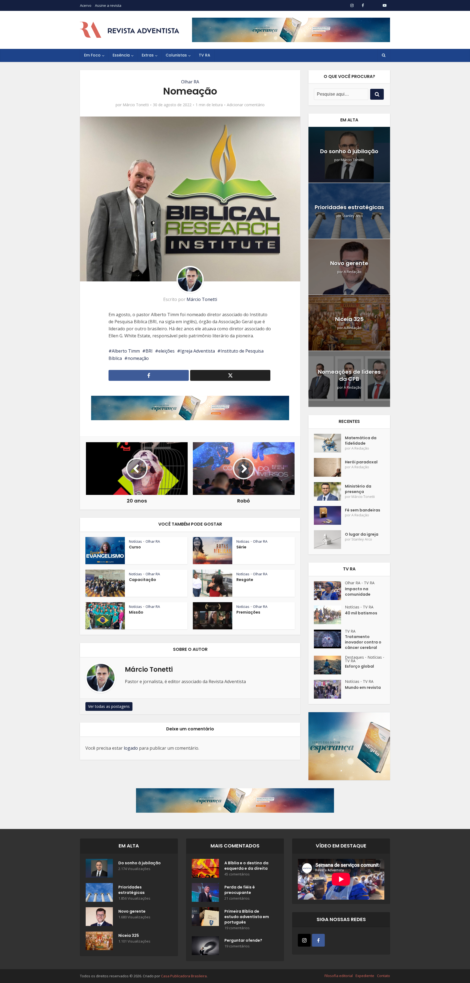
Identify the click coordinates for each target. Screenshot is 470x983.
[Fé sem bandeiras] (329, 515)
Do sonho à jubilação (349, 151)
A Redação (352, 271)
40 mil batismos (361, 613)
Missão (136, 612)
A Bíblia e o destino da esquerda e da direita (246, 865)
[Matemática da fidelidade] (329, 443)
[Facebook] (318, 940)
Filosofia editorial (338, 975)
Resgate (244, 579)
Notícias (135, 541)
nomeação (138, 358)
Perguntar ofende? (243, 940)
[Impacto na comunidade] (329, 590)
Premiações (248, 612)
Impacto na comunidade (357, 591)
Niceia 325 (349, 319)
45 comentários (237, 874)
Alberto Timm (126, 351)
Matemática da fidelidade (360, 440)
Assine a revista (108, 5)
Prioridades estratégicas (349, 207)
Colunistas (176, 55)
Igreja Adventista (197, 351)
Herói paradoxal (361, 462)
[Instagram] (304, 940)
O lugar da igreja (361, 534)
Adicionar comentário (246, 104)
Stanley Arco (352, 215)
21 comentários (237, 898)
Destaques (354, 657)
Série (241, 547)
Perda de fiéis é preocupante (239, 889)
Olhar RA (190, 82)
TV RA (204, 55)
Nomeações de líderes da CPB (349, 375)
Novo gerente (349, 263)
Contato (383, 975)
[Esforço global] (329, 665)
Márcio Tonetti (136, 104)
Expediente (364, 975)
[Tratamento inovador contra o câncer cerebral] (329, 639)
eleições (166, 351)
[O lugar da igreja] (329, 539)
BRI (149, 351)
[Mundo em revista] (329, 689)
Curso (135, 547)
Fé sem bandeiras (362, 510)
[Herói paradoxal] (329, 467)
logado (131, 748)
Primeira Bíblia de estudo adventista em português (246, 917)
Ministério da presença (358, 488)
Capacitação (142, 579)
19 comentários (237, 928)
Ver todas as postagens (109, 706)
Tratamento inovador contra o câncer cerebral (363, 642)
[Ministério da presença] (329, 491)
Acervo (85, 5)
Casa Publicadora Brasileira (184, 975)
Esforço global (359, 666)
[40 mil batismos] (329, 614)
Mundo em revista (363, 687)
